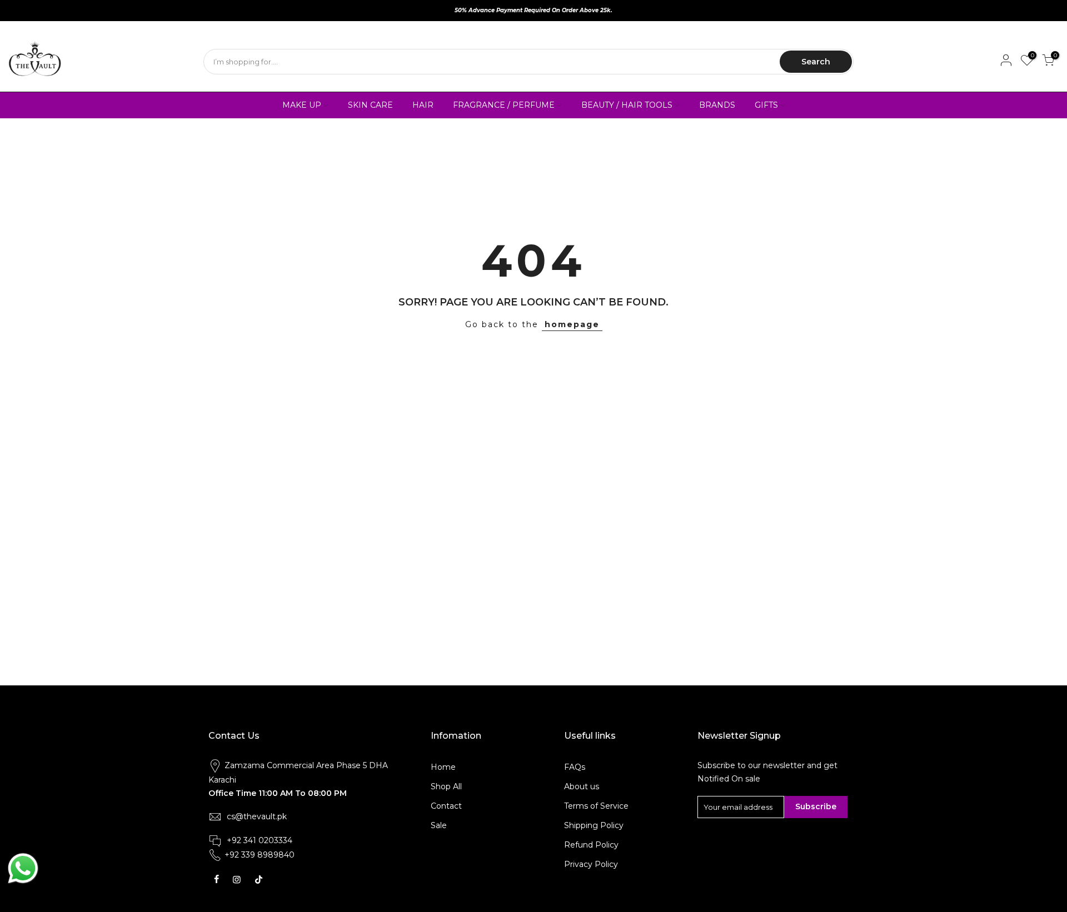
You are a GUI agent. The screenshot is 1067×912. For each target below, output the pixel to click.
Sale (439, 825)
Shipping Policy (594, 825)
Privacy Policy (591, 864)
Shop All (446, 786)
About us (581, 786)
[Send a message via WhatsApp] (23, 868)
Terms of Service (596, 806)
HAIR (422, 105)
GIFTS (766, 105)
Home (443, 767)
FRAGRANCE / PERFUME (504, 105)
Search (815, 62)
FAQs (574, 767)
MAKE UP (301, 105)
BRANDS (717, 105)
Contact (446, 806)
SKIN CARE (370, 105)
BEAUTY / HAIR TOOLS (626, 105)
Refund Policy (591, 845)
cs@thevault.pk (257, 816)
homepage (572, 324)
